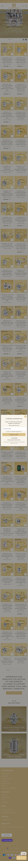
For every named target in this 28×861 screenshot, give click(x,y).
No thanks (14, 438)
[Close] (25, 416)
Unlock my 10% (14, 434)
